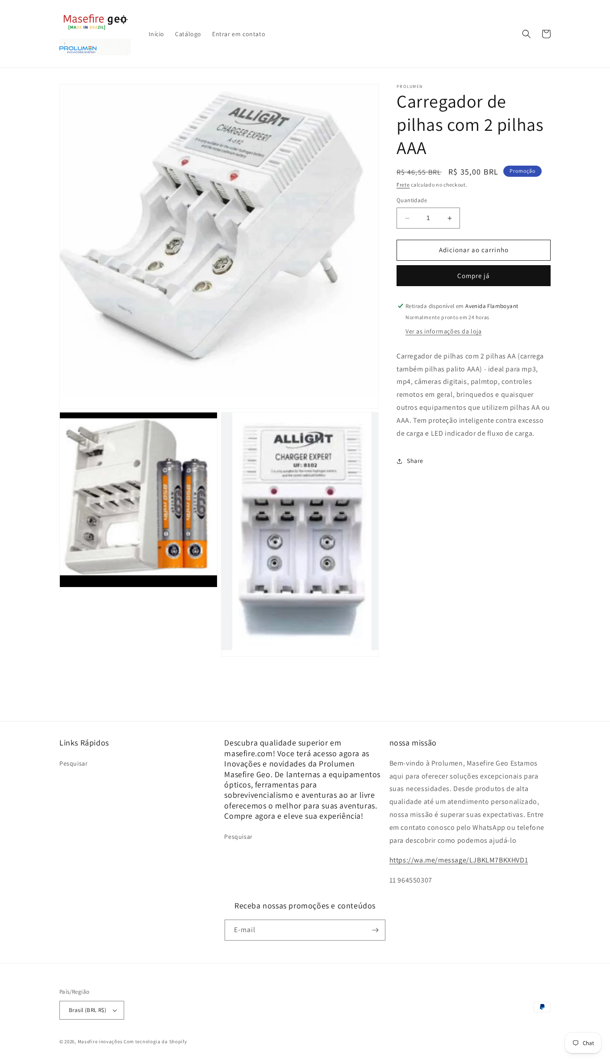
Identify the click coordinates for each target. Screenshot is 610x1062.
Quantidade (412, 200)
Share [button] (415, 461)
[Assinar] (375, 930)
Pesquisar (73, 763)
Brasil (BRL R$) (87, 1010)
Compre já (473, 275)
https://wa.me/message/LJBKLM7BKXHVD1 (458, 860)
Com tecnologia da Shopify (155, 1041)
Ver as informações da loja (443, 331)
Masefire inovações (101, 1041)
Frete (403, 184)
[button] (526, 34)
